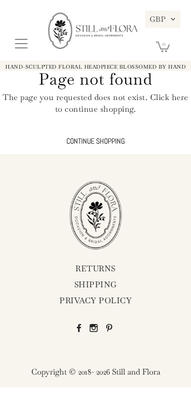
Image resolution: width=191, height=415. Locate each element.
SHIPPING (95, 284)
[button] (162, 19)
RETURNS (95, 268)
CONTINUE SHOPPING (95, 141)
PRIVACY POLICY (95, 300)
